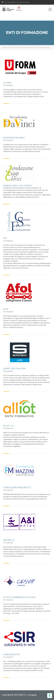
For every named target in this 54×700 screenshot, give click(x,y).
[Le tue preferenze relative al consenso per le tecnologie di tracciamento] (49, 695)
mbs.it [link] (34, 694)
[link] (12, 8)
